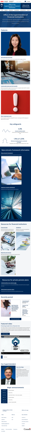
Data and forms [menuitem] (23, 10)
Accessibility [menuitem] (3, 431)
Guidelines (18, 227)
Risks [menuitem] (2, 10)
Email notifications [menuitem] (25, 419)
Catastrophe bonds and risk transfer (9, 86)
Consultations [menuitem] (16, 10)
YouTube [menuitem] (23, 423)
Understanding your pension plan (8, 283)
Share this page (25, 410)
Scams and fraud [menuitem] (4, 425)
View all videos (5, 333)
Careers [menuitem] (28, 10)
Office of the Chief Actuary (26, 6)
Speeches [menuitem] (3, 419)
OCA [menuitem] (12, 419)
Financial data (4, 227)
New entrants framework (7, 153)
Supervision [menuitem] (11, 10)
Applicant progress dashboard (8, 187)
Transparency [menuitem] (15, 429)
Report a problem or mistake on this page (7, 410)
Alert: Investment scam (6, 116)
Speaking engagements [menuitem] (5, 423)
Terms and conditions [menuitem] (9, 429)
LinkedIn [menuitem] (23, 425)
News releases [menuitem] (4, 417)
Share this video (26, 353)
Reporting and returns (6, 252)
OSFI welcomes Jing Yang (6, 57)
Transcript (5, 356)
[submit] (25, 1)
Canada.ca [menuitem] (2, 429)
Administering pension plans (7, 289)
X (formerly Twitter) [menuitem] (25, 421)
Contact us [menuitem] (23, 417)
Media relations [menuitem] (4, 421)
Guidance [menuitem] (6, 10)
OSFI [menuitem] (12, 417)
